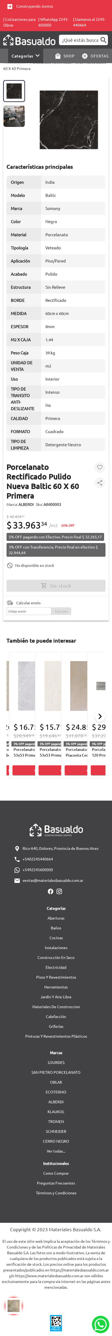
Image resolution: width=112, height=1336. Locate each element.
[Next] (100, 716)
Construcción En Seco (56, 957)
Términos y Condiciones (56, 1192)
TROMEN (56, 1121)
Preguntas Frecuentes (56, 1182)
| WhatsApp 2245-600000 (53, 22)
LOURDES (56, 1062)
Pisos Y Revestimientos (56, 977)
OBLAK (56, 1082)
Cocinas (56, 937)
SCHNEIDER (56, 1131)
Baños (56, 927)
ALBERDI (56, 1101)
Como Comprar (56, 1173)
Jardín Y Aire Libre (56, 996)
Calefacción (56, 1016)
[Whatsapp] (100, 1324)
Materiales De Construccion (56, 1006)
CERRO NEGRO (56, 1141)
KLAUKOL (56, 1111)
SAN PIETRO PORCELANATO (56, 1072)
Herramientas (56, 986)
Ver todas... (56, 1150)
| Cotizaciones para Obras (19, 22)
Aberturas (56, 917)
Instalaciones (56, 947)
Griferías (56, 1026)
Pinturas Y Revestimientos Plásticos (56, 1036)
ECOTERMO (56, 1091)
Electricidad (56, 967)
